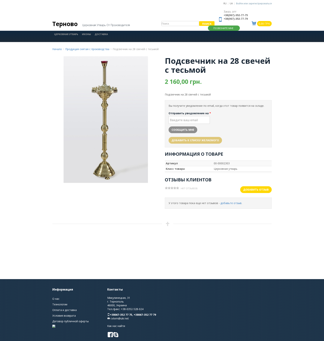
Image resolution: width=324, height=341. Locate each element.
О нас (55, 298)
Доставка (101, 34)
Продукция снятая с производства (87, 49)
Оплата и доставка (64, 310)
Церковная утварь (66, 34)
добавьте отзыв (231, 203)
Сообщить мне (183, 129)
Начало (57, 49)
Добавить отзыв (256, 189)
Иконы (86, 34)
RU (225, 3)
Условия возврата (64, 315)
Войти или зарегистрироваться (254, 3)
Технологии (59, 304)
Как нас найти (116, 326)
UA (231, 3)
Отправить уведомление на (190, 113)
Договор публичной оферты (70, 321)
